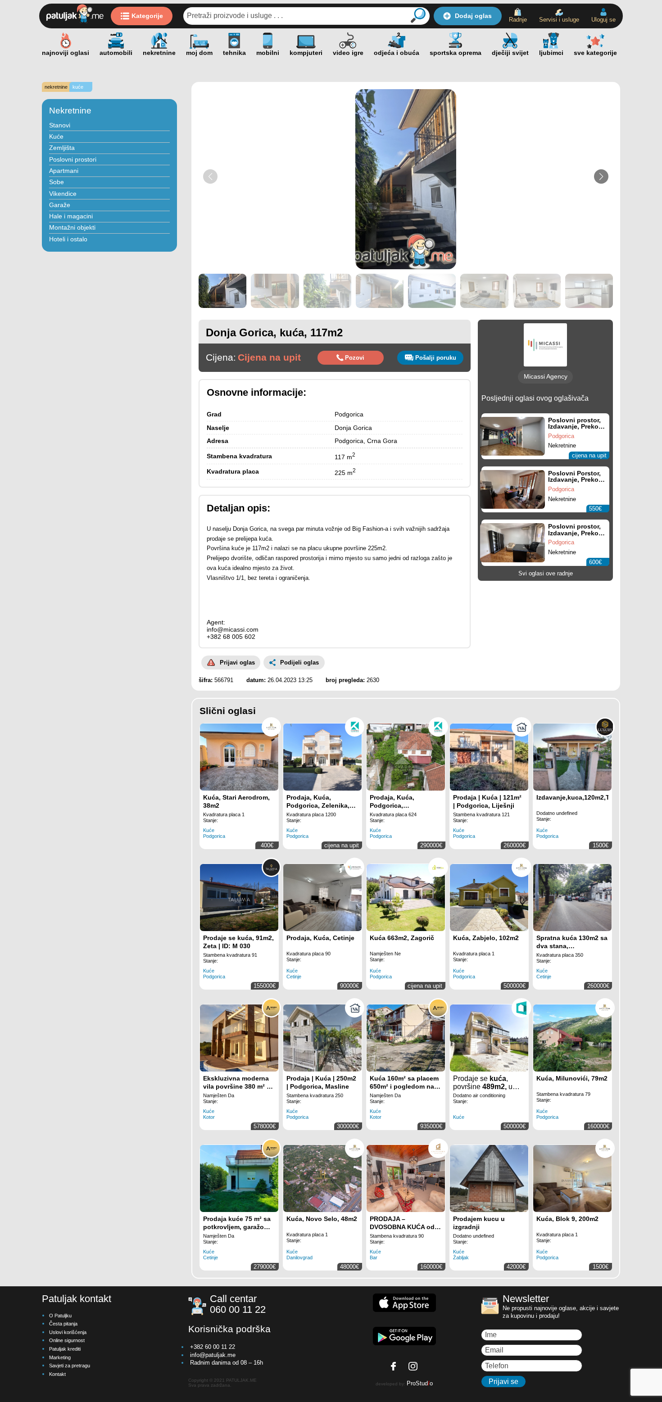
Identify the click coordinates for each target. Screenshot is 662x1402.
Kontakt (57, 1374)
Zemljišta (62, 147)
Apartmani (63, 170)
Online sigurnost (67, 1340)
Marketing (60, 1357)
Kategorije (147, 15)
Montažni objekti (72, 227)
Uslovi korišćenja (67, 1332)
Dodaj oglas (473, 15)
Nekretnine (70, 110)
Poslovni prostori (72, 159)
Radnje (518, 19)
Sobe (56, 181)
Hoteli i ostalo (68, 239)
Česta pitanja (63, 1323)
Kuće (56, 136)
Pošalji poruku (435, 357)
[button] (601, 176)
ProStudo (420, 1383)
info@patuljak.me (213, 1355)
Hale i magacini (71, 216)
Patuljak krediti (65, 1349)
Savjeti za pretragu (69, 1365)
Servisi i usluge (559, 19)
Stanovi (59, 125)
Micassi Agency (545, 376)
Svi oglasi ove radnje (545, 573)
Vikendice (63, 193)
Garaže (59, 204)
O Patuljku (60, 1315)
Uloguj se (603, 19)
